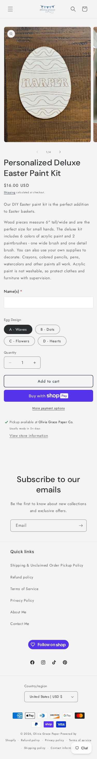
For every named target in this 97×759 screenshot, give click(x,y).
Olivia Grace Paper (46, 734)
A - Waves (18, 329)
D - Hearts (52, 341)
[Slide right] (60, 152)
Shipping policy (35, 748)
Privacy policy (54, 740)
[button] (10, 9)
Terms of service (80, 740)
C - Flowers (19, 341)
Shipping (10, 192)
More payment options (48, 408)
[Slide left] (37, 152)
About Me (18, 612)
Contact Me (19, 623)
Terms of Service (24, 588)
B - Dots (48, 329)
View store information (29, 435)
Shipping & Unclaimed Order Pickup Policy (46, 565)
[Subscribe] (80, 526)
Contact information (64, 748)
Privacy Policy (22, 600)
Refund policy (21, 577)
